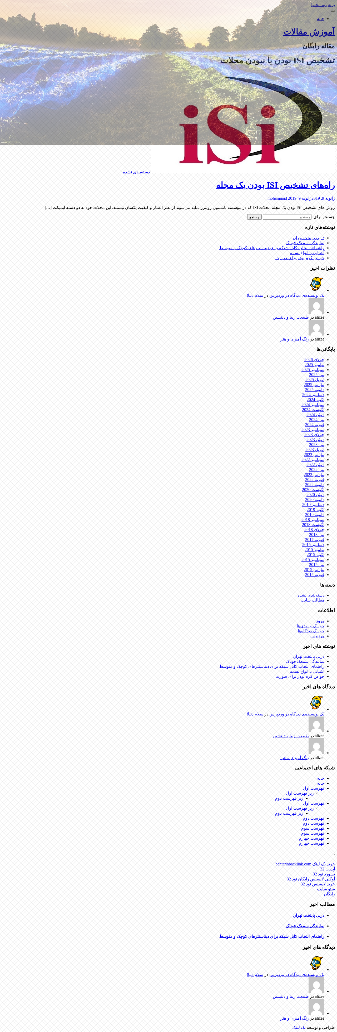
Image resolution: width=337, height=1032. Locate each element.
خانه (320, 18)
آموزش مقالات (309, 31)
